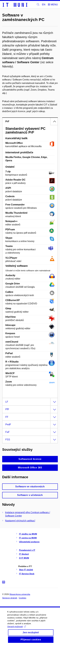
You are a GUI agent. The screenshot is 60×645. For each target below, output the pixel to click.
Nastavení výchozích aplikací (20, 520)
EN (43, 4)
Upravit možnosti (15, 626)
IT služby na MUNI (28, 534)
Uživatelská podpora (29, 542)
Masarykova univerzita (19, 594)
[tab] (30, 121)
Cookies (22, 598)
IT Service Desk (26, 574)
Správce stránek (9, 598)
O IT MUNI (24, 558)
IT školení (24, 554)
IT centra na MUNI (28, 538)
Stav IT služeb (26, 569)
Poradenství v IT (27, 550)
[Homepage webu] (15, 4)
